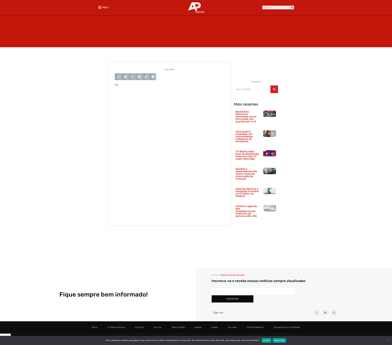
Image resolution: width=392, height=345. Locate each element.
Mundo (198, 327)
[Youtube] (325, 312)
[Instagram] (334, 312)
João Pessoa (178, 327)
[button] (118, 76)
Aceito (266, 340)
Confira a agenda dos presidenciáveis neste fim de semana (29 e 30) (246, 211)
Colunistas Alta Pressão (287, 327)
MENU (105, 7)
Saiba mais (279, 340)
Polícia (158, 327)
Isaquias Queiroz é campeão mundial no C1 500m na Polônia (247, 192)
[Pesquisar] (292, 7)
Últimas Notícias (116, 327)
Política (139, 327)
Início (95, 327)
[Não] (388, 340)
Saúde (214, 327)
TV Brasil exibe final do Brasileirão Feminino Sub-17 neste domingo (247, 155)
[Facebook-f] (316, 312)
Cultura (232, 327)
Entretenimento (255, 327)
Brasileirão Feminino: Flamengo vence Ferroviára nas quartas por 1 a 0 (246, 116)
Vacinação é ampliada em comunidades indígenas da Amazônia (244, 136)
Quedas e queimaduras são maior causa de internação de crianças (246, 173)
